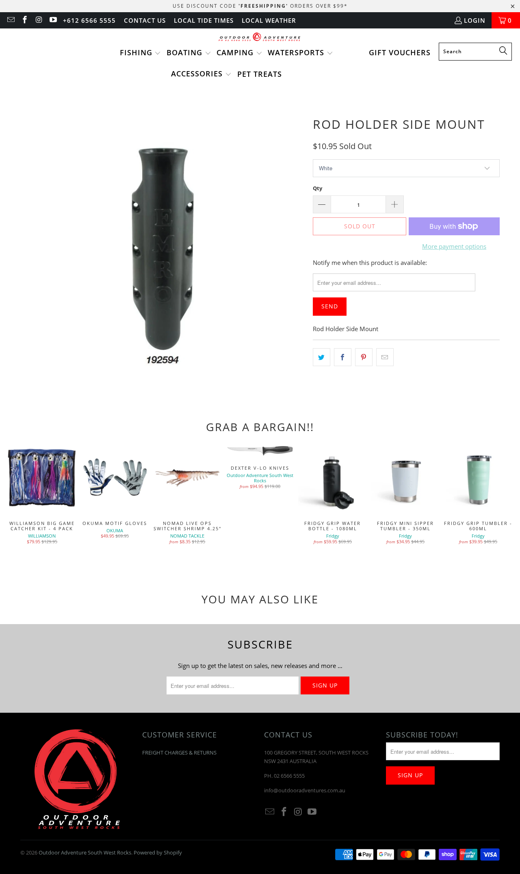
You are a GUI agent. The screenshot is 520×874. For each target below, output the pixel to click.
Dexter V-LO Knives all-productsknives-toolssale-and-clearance (260, 450)
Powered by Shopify (158, 852)
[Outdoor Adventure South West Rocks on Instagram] (38, 20)
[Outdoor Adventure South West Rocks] (260, 38)
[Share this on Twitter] (321, 357)
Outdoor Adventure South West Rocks (85, 852)
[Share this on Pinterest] (364, 357)
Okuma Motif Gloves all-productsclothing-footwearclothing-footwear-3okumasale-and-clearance (114, 478)
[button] (140, 53)
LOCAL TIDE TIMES (204, 20)
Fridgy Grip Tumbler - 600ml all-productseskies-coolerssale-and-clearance (478, 478)
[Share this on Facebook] (342, 357)
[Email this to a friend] (385, 357)
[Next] (503, 505)
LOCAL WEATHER (269, 20)
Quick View (332, 495)
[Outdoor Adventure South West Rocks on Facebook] (24, 20)
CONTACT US (145, 20)
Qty (317, 188)
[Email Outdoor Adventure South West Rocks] (10, 20)
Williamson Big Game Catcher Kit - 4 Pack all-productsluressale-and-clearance (42, 478)
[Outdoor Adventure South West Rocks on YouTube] (52, 20)
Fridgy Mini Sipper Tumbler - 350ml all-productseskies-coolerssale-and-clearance (405, 478)
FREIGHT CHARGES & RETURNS (179, 752)
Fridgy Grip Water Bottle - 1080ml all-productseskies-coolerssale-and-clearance (332, 478)
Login (474, 20)
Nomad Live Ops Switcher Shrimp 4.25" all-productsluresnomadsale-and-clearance (187, 478)
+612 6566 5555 (89, 20)
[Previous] (16, 505)
